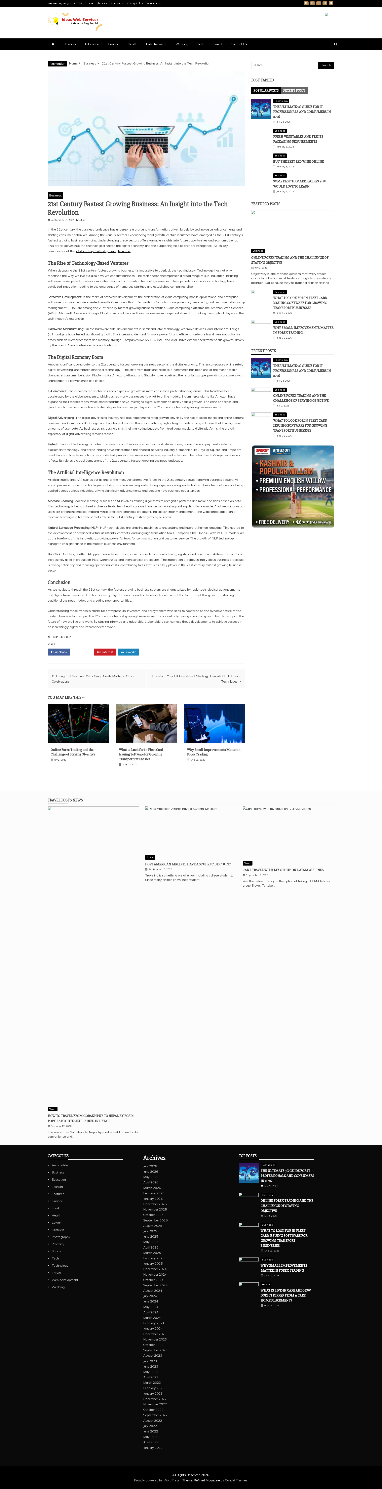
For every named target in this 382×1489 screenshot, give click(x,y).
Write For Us (153, 3)
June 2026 (150, 1171)
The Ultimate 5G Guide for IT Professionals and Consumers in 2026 (302, 112)
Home (89, 3)
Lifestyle (58, 1230)
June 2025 (150, 1236)
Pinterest (106, 652)
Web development (65, 1280)
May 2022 (150, 1437)
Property (58, 1244)
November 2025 (155, 1209)
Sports (56, 1251)
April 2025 (150, 1247)
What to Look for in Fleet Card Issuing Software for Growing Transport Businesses (141, 754)
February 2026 (154, 1193)
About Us (101, 3)
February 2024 (154, 1323)
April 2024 (150, 1312)
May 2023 (150, 1372)
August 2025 (152, 1226)
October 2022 (153, 1410)
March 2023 (152, 1382)
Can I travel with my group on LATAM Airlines (283, 870)
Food (55, 1208)
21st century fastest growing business (103, 251)
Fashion (57, 1187)
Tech (200, 44)
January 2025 (153, 1263)
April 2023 (150, 1377)
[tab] (266, 90)
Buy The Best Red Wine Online (298, 161)
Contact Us (117, 3)
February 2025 (154, 1258)
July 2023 (150, 1361)
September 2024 (155, 1285)
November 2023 (155, 1339)
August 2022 (152, 1421)
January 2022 (153, 1448)
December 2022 (155, 1399)
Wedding (181, 44)
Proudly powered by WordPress (157, 1480)
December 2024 (155, 1269)
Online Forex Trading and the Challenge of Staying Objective (73, 751)
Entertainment (156, 44)
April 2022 (150, 1442)
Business (69, 44)
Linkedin (130, 652)
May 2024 (150, 1307)
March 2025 (152, 1253)
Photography (61, 1237)
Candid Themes (236, 1480)
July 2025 (150, 1231)
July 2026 (150, 1166)
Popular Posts (266, 90)
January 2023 (153, 1393)
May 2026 (150, 1177)
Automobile (60, 1165)
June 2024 (150, 1301)
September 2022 (155, 1415)
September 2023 (155, 1350)
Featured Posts (265, 203)
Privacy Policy (135, 3)
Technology (281, 100)
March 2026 (152, 1188)
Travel (217, 44)
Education (92, 44)
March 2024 (152, 1318)
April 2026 (150, 1182)
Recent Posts (294, 90)
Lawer (56, 1222)
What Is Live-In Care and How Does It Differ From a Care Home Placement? (286, 1295)
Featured (58, 1194)
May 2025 (150, 1242)
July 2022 (150, 1426)
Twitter (83, 652)
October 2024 (153, 1280)
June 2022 (150, 1431)
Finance (113, 44)
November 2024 (155, 1274)
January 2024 (153, 1328)
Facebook (60, 652)
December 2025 (155, 1204)
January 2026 (153, 1199)
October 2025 (153, 1215)
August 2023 (152, 1355)
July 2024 (150, 1296)
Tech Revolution (62, 636)
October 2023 (153, 1345)
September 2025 (155, 1220)
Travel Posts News (65, 800)
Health (132, 44)
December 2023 (155, 1334)
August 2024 (152, 1291)
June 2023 (150, 1366)
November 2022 (155, 1404)
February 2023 (154, 1388)
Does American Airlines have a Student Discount (188, 864)
